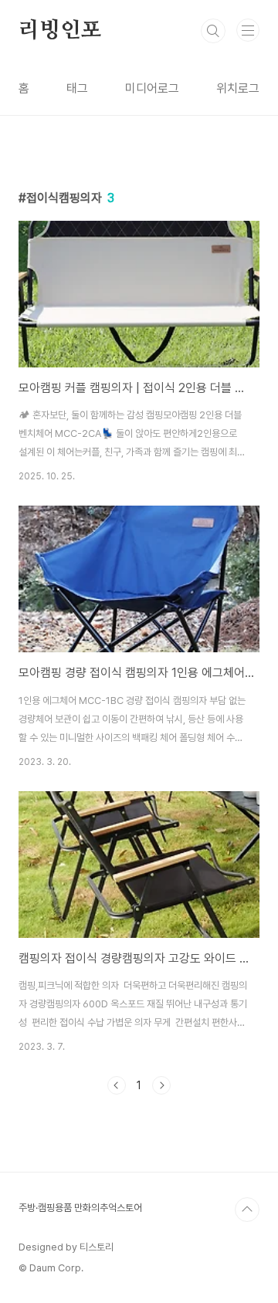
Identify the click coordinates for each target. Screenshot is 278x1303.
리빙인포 (60, 31)
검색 (213, 30)
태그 (77, 88)
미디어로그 (152, 88)
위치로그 (237, 88)
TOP (247, 1209)
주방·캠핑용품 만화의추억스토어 (80, 1207)
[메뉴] (247, 30)
